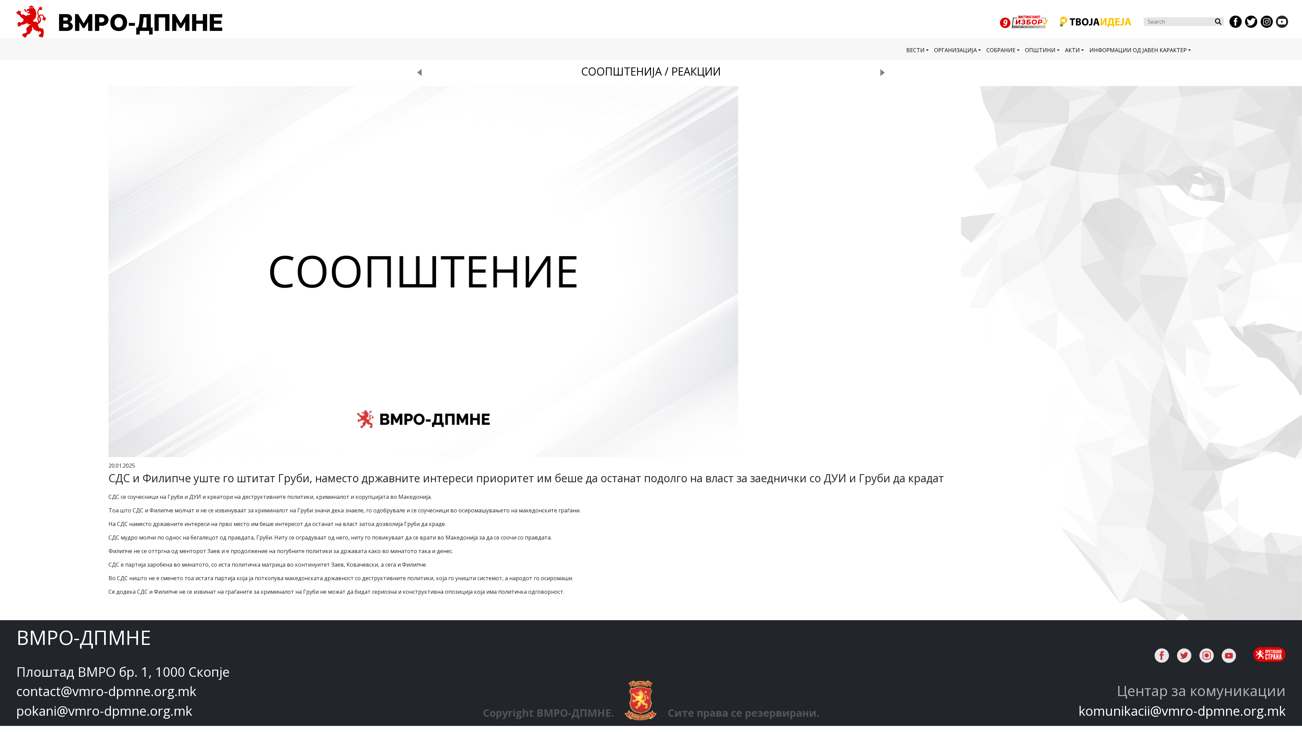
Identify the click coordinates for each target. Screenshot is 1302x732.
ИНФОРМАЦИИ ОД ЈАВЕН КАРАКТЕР (1138, 50)
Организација (955, 50)
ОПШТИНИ (1040, 50)
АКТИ (1072, 50)
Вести (915, 50)
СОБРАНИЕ (1000, 50)
